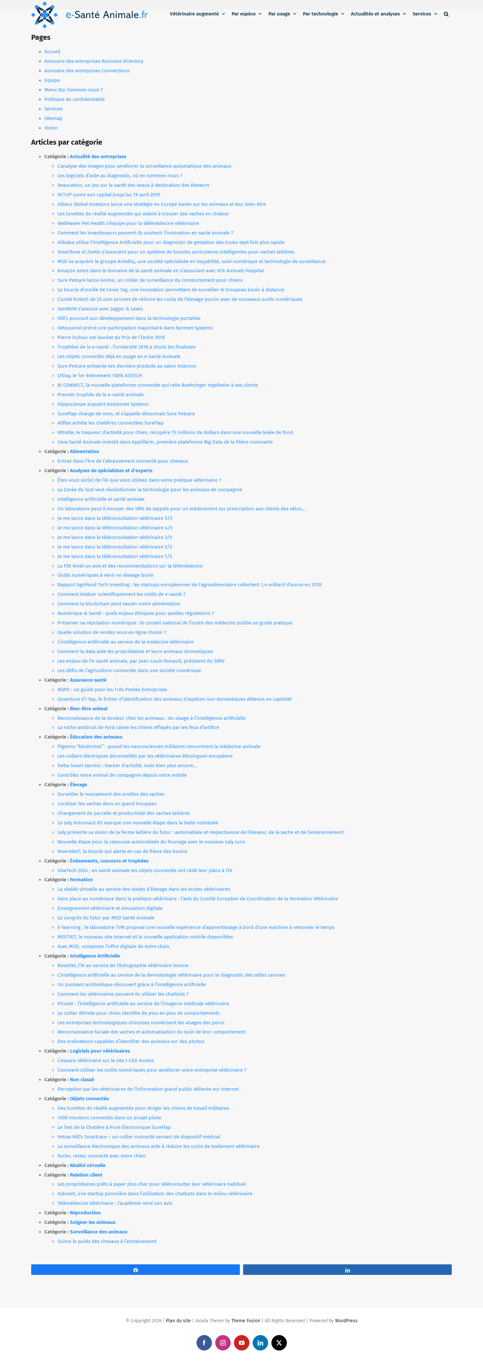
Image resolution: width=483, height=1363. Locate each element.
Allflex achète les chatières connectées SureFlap (111, 423)
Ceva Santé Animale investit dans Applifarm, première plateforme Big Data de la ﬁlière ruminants (165, 442)
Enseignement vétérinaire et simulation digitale (110, 908)
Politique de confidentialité (74, 99)
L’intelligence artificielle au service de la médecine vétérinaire (126, 642)
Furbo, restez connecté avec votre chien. (102, 1156)
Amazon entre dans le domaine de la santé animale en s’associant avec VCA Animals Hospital (161, 271)
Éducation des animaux (96, 737)
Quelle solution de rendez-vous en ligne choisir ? (112, 632)
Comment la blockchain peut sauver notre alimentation (119, 604)
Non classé (82, 1080)
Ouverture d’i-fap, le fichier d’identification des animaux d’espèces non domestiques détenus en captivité (175, 699)
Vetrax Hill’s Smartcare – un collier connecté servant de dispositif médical (139, 1137)
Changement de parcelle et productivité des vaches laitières (124, 813)
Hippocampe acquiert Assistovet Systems (103, 404)
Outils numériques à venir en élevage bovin (106, 575)
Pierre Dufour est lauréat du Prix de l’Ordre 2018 (111, 337)
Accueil (52, 52)
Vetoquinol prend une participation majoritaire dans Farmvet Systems (135, 328)
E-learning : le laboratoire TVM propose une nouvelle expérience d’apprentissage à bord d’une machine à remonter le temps (196, 927)
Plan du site (178, 1321)
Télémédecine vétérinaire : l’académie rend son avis (115, 1203)
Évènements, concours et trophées (109, 861)
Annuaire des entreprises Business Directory (93, 61)
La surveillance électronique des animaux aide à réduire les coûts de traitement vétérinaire (159, 1146)
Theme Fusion (245, 1321)
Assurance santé (88, 680)
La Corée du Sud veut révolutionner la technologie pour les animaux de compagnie (150, 490)
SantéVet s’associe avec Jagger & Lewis (100, 309)
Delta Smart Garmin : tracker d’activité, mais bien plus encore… (127, 765)
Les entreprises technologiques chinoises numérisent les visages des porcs (141, 1023)
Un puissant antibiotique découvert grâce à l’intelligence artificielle (132, 984)
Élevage (78, 785)
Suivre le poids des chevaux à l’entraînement (107, 1241)
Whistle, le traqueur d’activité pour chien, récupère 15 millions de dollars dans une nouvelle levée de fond (175, 432)
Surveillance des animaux (98, 1232)
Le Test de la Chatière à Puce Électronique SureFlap (114, 1127)
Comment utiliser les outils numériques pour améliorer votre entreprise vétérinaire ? (152, 1070)
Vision (51, 128)
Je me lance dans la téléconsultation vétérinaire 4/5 (115, 528)
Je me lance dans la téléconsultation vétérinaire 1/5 (115, 556)
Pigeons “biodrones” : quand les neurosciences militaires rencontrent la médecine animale (159, 746)
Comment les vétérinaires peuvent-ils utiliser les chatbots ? (123, 994)
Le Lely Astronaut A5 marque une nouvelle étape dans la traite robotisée (138, 823)
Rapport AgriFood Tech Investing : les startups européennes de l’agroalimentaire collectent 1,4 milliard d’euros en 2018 (189, 585)
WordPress (346, 1321)
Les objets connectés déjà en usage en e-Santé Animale (119, 356)
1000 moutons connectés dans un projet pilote (109, 1118)
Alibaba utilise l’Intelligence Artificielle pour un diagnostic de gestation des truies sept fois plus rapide (171, 242)
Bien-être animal (88, 709)
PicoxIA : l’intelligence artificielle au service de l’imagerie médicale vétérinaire (143, 1004)
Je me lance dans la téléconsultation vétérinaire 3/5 (115, 537)
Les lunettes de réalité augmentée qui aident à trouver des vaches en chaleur (143, 214)
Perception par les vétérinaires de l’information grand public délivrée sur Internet (148, 1089)
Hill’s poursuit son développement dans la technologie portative (129, 318)
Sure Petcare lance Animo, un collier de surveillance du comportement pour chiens (150, 280)
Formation (81, 880)
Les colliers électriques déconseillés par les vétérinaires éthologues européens (145, 756)
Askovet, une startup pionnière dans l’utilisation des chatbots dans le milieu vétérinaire (155, 1194)
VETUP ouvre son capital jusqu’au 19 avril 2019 (109, 195)
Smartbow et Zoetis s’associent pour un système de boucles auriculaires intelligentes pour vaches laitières (176, 252)
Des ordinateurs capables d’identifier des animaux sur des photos (131, 1041)
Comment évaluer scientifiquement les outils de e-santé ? (121, 594)
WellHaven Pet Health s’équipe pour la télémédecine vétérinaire (128, 223)
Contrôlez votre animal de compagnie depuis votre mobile (122, 775)
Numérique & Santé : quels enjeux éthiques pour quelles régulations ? (136, 613)
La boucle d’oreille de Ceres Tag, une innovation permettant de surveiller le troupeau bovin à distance (171, 290)
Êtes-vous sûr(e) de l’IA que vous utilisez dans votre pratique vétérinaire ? (139, 480)
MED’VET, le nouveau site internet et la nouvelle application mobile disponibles (145, 937)
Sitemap (53, 118)
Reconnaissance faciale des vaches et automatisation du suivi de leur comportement (152, 1032)
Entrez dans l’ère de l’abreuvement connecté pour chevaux (123, 461)
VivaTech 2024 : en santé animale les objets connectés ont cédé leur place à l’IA (145, 870)
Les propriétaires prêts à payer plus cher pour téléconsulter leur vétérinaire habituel (152, 1184)
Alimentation (84, 451)
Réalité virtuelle (87, 1165)
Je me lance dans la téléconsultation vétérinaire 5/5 (115, 518)
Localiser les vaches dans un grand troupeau (107, 804)
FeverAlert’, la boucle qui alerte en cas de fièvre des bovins (122, 851)
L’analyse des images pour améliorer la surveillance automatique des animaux (144, 166)
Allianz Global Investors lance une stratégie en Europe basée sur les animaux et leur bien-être (162, 204)
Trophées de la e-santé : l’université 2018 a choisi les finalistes (127, 347)
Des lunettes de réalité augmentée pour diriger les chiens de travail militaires (143, 1108)
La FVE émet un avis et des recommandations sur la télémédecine (130, 566)
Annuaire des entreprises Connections (86, 71)
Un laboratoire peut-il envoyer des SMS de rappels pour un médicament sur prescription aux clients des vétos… (181, 509)
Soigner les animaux (93, 1222)
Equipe (52, 80)
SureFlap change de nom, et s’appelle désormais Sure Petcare (126, 414)
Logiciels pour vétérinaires (100, 1051)
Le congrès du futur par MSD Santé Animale (106, 918)
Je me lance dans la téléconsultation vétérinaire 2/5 (115, 547)
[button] (446, 14)
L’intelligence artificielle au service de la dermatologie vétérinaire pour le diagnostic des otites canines (171, 975)
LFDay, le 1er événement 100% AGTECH (100, 375)
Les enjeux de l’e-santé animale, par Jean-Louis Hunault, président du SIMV (141, 661)
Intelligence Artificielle (95, 956)
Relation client (86, 1175)
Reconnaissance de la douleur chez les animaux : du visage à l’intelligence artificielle (151, 718)
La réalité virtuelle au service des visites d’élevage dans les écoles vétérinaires (144, 889)
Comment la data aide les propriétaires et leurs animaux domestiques (135, 651)
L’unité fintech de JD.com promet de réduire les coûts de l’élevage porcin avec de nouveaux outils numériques (180, 299)
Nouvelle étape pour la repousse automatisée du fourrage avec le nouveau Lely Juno (151, 842)
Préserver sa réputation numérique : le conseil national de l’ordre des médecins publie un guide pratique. (175, 623)
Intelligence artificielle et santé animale (101, 499)
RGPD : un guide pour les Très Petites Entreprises (112, 690)
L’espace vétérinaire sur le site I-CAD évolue (106, 1060)
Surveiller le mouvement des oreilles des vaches (111, 794)
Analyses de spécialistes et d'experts (111, 471)
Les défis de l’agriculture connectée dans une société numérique (129, 670)
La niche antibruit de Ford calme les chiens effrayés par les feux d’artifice (138, 727)
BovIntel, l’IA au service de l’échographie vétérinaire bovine (123, 965)
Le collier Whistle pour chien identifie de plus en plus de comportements (138, 1013)
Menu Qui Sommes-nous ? (73, 90)
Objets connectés (89, 1099)
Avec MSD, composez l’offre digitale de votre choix (113, 946)
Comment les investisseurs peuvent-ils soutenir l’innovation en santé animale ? (145, 233)
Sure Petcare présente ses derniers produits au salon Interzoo (127, 366)
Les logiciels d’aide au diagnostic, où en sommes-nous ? (120, 176)
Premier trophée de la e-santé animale (101, 395)
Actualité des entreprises (98, 156)
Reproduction (85, 1213)
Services (53, 109)
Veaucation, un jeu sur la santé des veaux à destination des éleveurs (133, 185)
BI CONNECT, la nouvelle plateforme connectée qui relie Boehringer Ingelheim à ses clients (158, 385)
